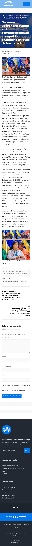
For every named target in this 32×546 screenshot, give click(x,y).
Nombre (4, 356)
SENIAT (4, 474)
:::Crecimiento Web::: (16, 540)
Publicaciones (7, 525)
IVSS (3, 471)
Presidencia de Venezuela (10, 466)
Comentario (5, 338)
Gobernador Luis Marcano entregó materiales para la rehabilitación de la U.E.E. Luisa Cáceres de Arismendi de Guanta (20, 311)
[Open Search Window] (29, 10)
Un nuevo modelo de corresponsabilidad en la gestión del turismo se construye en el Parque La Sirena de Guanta (11, 294)
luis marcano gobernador (10, 281)
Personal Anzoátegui (8, 487)
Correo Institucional (8, 498)
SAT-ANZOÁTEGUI (8, 495)
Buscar (27, 450)
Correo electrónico (7, 366)
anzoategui (6, 268)
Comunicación (6, 53)
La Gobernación (17, 525)
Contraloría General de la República (13, 468)
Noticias (10, 15)
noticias (23, 281)
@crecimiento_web (16, 542)
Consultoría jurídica (7, 490)
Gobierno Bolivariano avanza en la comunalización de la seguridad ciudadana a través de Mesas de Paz (15, 273)
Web (3, 376)
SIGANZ (4, 493)
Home (3, 15)
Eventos (16, 527)
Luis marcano (7, 278)
